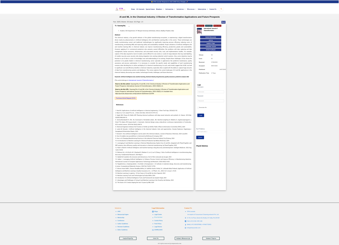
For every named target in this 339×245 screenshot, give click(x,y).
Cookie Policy (158, 220)
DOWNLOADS (158, 230)
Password (200, 96)
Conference (121, 220)
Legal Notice (158, 226)
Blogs (156, 211)
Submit (200, 137)
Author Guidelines (123, 223)
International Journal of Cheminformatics (141, 80)
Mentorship (121, 217)
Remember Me (203, 107)
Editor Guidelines (123, 230)
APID (119, 211)
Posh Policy (157, 223)
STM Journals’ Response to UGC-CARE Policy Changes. (169, 2)
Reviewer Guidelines (123, 226)
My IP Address (200, 129)
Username (200, 87)
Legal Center (158, 214)
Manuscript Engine (123, 214)
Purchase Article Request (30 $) (126, 98)
